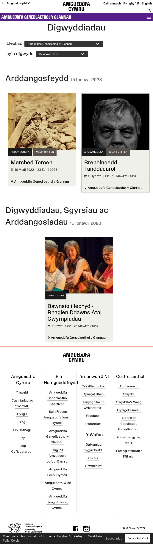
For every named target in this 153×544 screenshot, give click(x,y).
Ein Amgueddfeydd (14, 3)
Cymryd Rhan (93, 394)
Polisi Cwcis (11, 540)
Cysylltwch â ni (93, 386)
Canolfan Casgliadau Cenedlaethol (128, 423)
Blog (21, 422)
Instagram (93, 424)
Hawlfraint (93, 466)
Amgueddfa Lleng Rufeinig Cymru (57, 502)
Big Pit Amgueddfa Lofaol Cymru (56, 455)
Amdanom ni (128, 386)
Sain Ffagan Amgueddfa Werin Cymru (57, 417)
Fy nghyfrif (131, 3)
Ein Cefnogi (22, 430)
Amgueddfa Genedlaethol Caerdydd (57, 398)
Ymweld (22, 392)
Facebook (93, 416)
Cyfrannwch (112, 3)
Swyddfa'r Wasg (128, 402)
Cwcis (93, 458)
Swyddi (129, 394)
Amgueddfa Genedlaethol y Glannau (36, 17)
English (147, 3)
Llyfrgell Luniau (128, 410)
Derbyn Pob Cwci (137, 538)
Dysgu (22, 414)
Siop (21, 438)
